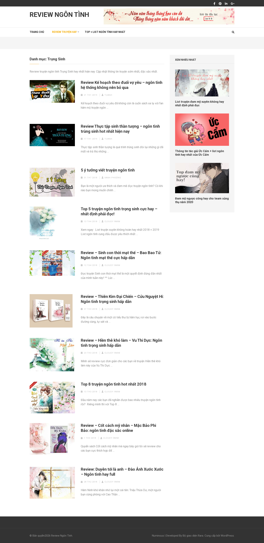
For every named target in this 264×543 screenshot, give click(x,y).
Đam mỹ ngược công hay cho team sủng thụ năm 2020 (202, 200)
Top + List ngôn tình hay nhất (105, 32)
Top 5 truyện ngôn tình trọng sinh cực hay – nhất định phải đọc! (119, 211)
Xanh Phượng (113, 178)
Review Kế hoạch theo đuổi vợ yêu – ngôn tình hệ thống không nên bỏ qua (121, 85)
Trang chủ (37, 32)
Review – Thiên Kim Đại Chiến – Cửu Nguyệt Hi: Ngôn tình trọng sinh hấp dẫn (122, 299)
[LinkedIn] (226, 3)
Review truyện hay (64, 32)
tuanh (108, 95)
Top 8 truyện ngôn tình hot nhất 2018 (113, 384)
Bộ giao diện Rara (193, 535)
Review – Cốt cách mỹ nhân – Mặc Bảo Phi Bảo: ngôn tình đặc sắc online (118, 428)
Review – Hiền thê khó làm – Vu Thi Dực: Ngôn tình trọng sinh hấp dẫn (121, 343)
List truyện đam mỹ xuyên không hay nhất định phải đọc (199, 103)
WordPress (227, 535)
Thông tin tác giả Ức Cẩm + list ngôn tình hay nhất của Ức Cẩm (199, 152)
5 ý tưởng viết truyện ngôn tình (108, 170)
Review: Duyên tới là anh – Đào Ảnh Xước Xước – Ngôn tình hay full (122, 472)
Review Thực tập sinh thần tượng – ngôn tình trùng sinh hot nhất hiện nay (120, 129)
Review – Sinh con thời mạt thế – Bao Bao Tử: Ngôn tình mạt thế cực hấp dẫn (121, 255)
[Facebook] (214, 3)
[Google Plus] (232, 3)
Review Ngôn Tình (59, 14)
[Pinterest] (220, 3)
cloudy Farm (112, 221)
